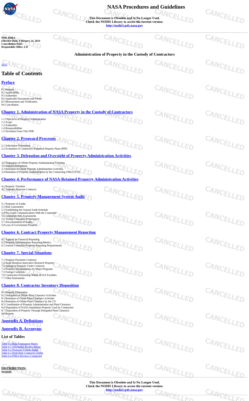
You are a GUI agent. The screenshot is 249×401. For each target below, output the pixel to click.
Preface (8, 82)
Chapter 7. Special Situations (26, 252)
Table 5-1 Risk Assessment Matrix (19, 343)
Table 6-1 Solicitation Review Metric (21, 346)
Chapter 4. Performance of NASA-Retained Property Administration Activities (69, 179)
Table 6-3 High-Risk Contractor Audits (22, 352)
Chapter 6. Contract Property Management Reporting (48, 232)
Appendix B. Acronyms (21, 328)
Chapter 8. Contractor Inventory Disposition (40, 285)
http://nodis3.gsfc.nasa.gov (124, 25)
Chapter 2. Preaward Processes (28, 138)
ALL (4, 64)
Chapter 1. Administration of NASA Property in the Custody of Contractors (67, 112)
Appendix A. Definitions (22, 321)
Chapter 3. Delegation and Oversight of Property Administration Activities (66, 155)
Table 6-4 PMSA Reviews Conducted (21, 356)
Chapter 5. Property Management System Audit (43, 196)
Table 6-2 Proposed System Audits (19, 349)
